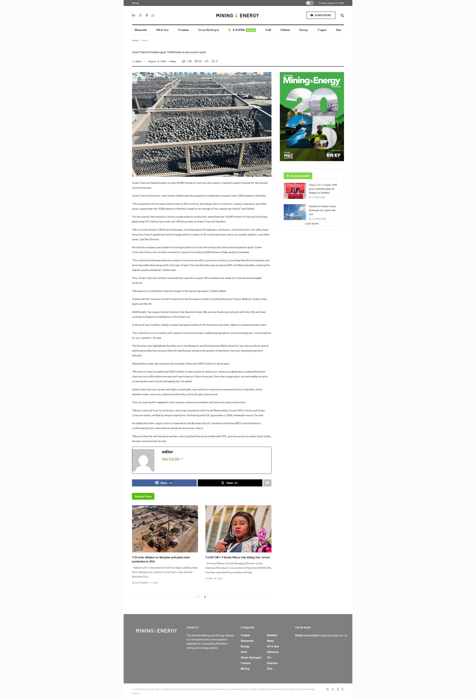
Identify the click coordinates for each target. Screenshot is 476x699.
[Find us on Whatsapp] (153, 15)
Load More (312, 223)
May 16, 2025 (215, 578)
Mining (135, 2)
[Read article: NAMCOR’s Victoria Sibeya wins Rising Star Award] (238, 528)
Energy (303, 30)
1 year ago (318, 197)
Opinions (273, 652)
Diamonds (141, 30)
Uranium (183, 30)
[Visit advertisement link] (312, 116)
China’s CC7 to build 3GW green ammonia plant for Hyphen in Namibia (323, 188)
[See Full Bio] (182, 458)
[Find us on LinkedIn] (133, 15)
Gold (268, 30)
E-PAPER (244, 30)
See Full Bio (171, 458)
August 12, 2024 (157, 61)
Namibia (272, 635)
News (145, 40)
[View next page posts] (205, 596)
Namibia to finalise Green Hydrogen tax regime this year (322, 210)
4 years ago (319, 218)
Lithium (285, 30)
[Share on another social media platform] (267, 482)
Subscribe (322, 15)
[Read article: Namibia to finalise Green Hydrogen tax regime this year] (295, 212)
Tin (269, 657)
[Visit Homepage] (238, 15)
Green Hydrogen (208, 30)
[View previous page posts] (198, 596)
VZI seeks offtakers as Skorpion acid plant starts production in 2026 (161, 559)
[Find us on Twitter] (140, 15)
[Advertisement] (370, 70)
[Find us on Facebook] (147, 15)
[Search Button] (342, 15)
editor (138, 61)
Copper (322, 30)
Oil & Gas (162, 30)
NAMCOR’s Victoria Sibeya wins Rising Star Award (237, 557)
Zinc (338, 30)
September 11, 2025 (146, 582)
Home (135, 40)
